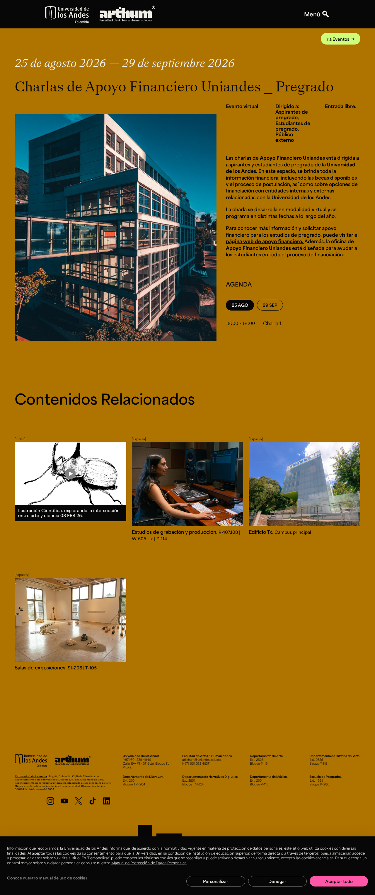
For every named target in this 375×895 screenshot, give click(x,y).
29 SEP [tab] (270, 305)
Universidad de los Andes (31, 776)
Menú (312, 14)
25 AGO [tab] (240, 305)
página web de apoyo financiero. (265, 241)
